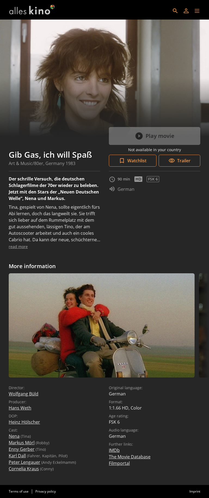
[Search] (175, 10)
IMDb (114, 450)
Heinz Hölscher (24, 422)
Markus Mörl (22, 443)
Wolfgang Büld (23, 394)
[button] (197, 10)
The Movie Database (129, 457)
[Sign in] (186, 10)
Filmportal (119, 463)
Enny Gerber (22, 449)
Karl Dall (17, 456)
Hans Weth (20, 408)
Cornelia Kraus (24, 469)
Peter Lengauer (24, 462)
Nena (14, 436)
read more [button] (18, 246)
